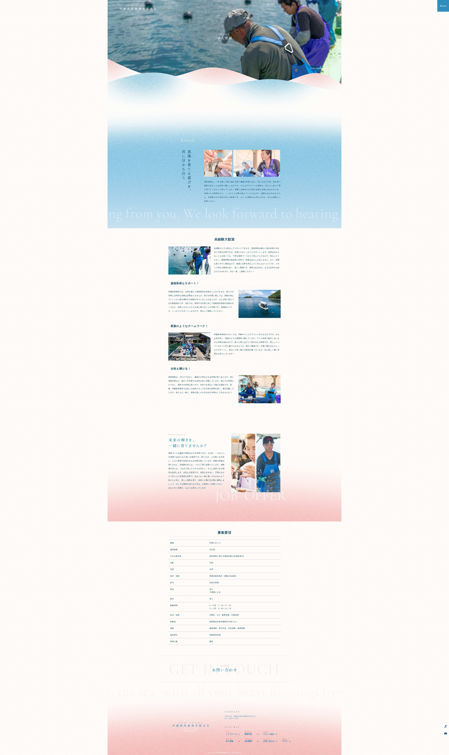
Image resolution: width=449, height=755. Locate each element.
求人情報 (229, 741)
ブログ (285, 741)
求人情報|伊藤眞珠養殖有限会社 (319, 68)
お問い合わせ (268, 741)
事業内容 (248, 734)
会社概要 (248, 741)
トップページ (231, 734)
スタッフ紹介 (268, 734)
